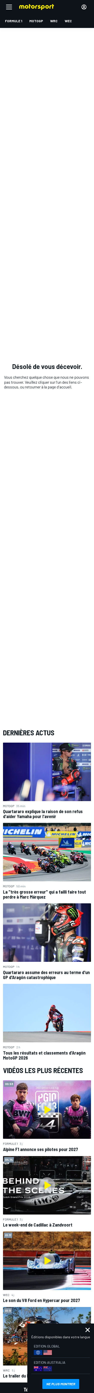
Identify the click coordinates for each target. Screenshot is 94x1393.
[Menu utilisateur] (84, 7)
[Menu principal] (9, 7)
